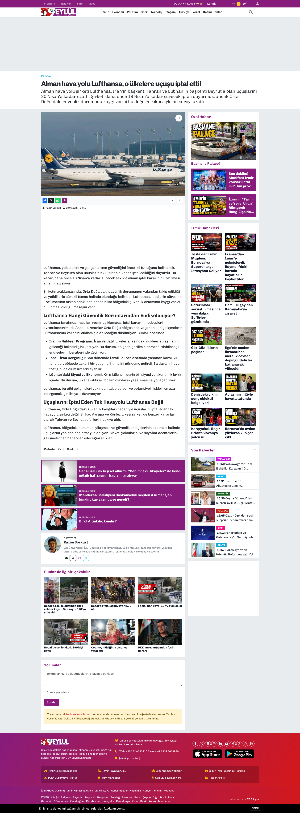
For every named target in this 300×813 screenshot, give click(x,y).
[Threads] (239, 744)
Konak (152, 801)
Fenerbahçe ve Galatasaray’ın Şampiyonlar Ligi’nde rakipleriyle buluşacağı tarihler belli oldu (235, 535)
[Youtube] (227, 744)
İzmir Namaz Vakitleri (169, 770)
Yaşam (171, 12)
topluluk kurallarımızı (79, 714)
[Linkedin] (86, 558)
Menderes (164, 801)
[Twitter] (73, 558)
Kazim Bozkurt (53, 208)
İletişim (157, 790)
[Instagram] (79, 558)
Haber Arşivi (217, 777)
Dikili (163, 797)
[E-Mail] (66, 558)
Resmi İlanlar (212, 12)
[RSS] (252, 744)
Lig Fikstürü (102, 790)
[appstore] (207, 753)
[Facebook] (195, 744)
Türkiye (184, 12)
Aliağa (55, 797)
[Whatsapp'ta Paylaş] (58, 200)
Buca (137, 797)
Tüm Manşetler (111, 777)
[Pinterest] (208, 744)
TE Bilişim (253, 799)
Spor (144, 12)
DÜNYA (46, 76)
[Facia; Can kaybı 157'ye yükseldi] (160, 590)
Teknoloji (157, 12)
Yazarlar (66, 3)
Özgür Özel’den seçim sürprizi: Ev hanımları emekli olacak (236, 518)
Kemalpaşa (123, 801)
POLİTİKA (223, 510)
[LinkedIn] (220, 744)
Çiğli (155, 797)
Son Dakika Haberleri (168, 777)
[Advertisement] (150, 44)
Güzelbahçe (61, 801)
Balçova (66, 797)
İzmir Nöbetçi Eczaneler (62, 770)
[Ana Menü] (257, 12)
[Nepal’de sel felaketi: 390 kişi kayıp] (66, 631)
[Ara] (251, 12)
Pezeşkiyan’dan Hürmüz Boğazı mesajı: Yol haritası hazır (234, 552)
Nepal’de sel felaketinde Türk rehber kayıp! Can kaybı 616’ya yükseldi (65, 609)
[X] (202, 744)
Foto (80, 3)
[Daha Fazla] (64, 200)
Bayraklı (90, 797)
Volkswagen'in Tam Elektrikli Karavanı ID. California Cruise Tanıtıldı (234, 466)
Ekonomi (118, 12)
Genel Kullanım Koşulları (126, 790)
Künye (147, 790)
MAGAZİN (223, 493)
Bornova (127, 797)
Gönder (52, 702)
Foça (171, 797)
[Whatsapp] (245, 744)
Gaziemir (46, 801)
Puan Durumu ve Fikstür (62, 777)
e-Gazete (49, 3)
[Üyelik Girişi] (256, 3)
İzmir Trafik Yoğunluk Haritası (227, 770)
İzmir (105, 12)
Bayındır (78, 797)
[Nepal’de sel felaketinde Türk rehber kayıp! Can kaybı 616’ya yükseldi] (66, 590)
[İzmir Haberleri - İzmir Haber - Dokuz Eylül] (58, 12)
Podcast (169, 790)
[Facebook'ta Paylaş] (45, 200)
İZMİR (45, 797)
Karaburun (93, 801)
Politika (132, 12)
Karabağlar (77, 801)
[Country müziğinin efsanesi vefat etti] (113, 631)
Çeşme (147, 797)
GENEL (221, 476)
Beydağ (115, 797)
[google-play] (239, 753)
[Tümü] (254, 450)
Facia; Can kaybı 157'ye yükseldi (160, 605)
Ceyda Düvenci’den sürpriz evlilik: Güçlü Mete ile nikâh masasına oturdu (234, 501)
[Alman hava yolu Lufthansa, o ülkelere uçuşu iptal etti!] (113, 154)
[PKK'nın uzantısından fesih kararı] (160, 631)
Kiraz (135, 801)
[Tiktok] (233, 744)
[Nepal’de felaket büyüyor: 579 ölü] (113, 590)
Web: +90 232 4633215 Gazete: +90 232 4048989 (149, 751)
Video (92, 3)
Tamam (255, 808)
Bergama (103, 797)
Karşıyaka (108, 801)
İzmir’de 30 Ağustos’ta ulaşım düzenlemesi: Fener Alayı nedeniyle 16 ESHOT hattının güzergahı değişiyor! (236, 483)
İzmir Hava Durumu (114, 770)
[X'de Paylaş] (51, 200)
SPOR (220, 528)
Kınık (143, 801)
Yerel (196, 12)
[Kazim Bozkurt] (52, 544)
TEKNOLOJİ (224, 459)
